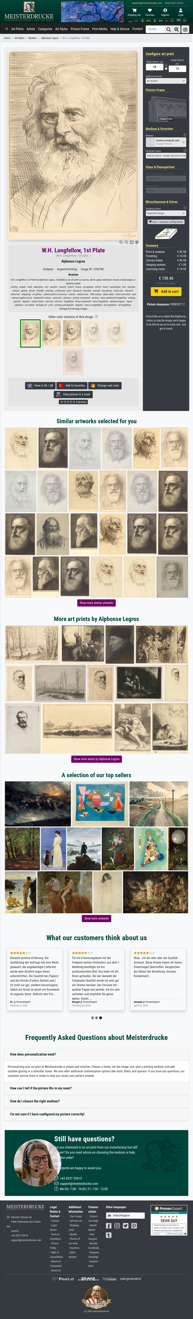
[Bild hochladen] (185, 29)
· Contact (54, 1220)
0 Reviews (80, 401)
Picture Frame (80, 29)
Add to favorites (74, 385)
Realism (32, 38)
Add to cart (168, 291)
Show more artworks (96, 918)
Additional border (154, 76)
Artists (31, 29)
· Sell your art (75, 1220)
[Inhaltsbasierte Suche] (177, 29)
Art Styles (61, 29)
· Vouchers (74, 1248)
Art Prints (17, 29)
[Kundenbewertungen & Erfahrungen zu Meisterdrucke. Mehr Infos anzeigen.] (169, 1220)
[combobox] (166, 81)
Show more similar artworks (96, 603)
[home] (7, 29)
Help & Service (119, 29)
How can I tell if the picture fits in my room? (41, 1088)
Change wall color (107, 385)
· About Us (55, 1270)
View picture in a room (75, 394)
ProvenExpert (23, 1002)
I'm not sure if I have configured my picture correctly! (47, 1114)
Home (7, 38)
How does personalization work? (33, 1054)
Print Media (99, 29)
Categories (45, 29)
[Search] (169, 29)
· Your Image (75, 1216)
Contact (137, 29)
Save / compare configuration (167, 221)
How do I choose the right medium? (35, 1101)
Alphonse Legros (49, 38)
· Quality (73, 1234)
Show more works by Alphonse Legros (96, 759)
